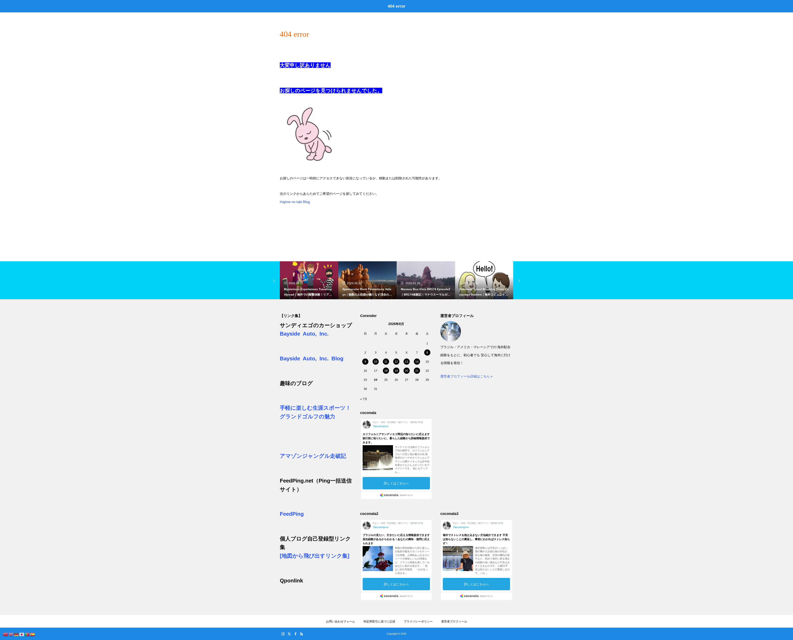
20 (406, 370)
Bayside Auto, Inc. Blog (311, 358)
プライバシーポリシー (418, 621)
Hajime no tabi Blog (295, 202)
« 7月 (363, 399)
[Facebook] (295, 634)
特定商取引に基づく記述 (379, 621)
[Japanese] (22, 634)
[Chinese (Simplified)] (5, 634)
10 (375, 361)
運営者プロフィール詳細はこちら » (466, 376)
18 (386, 370)
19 (396, 370)
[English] (11, 634)
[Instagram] (283, 634)
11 (385, 361)
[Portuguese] (27, 634)
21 (417, 370)
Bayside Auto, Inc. (304, 334)
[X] (289, 634)
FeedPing (292, 514)
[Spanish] (32, 634)
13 (406, 361)
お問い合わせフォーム (340, 621)
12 (396, 361)
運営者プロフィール (454, 621)
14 (417, 361)
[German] (16, 634)
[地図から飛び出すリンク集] (314, 556)
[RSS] (301, 634)
